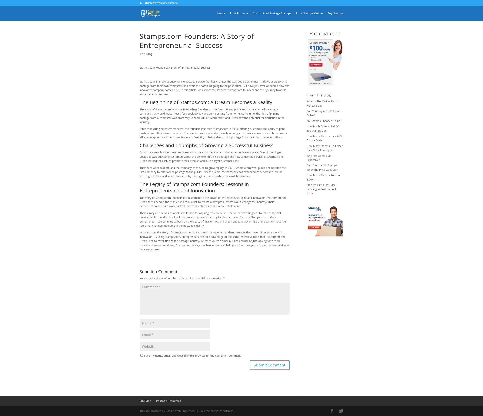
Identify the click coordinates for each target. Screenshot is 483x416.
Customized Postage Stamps (272, 13)
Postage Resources (168, 401)
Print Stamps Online (309, 13)
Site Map (145, 401)
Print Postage (239, 13)
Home (221, 13)
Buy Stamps (335, 13)
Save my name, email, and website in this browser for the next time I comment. (192, 355)
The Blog (146, 54)
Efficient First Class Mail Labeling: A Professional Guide (321, 189)
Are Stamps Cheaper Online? (324, 121)
